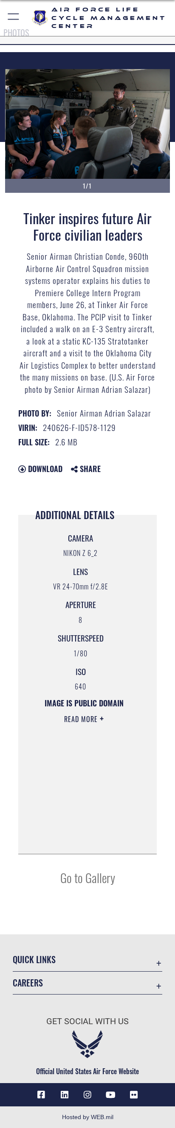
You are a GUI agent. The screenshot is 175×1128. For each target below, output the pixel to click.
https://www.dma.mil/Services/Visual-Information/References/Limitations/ (81, 838)
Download (44, 468)
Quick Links (34, 959)
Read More (82, 719)
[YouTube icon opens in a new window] (110, 1095)
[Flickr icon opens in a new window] (133, 1095)
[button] (14, 18)
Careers (28, 983)
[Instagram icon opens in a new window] (87, 1095)
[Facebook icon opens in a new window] (41, 1095)
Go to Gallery (87, 877)
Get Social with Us (87, 1021)
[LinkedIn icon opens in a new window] (64, 1095)
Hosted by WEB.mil (87, 1117)
